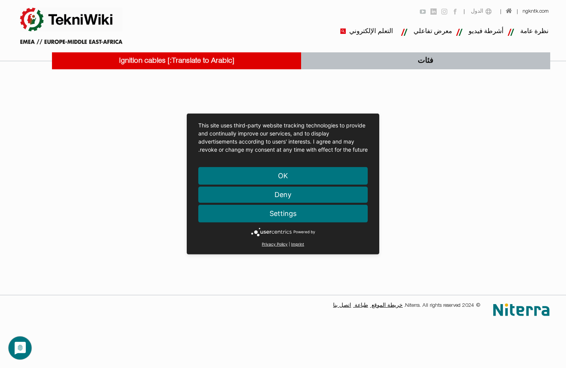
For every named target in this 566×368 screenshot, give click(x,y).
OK (283, 176)
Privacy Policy (275, 244)
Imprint (297, 244)
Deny (283, 195)
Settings (283, 213)
